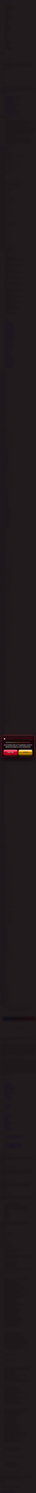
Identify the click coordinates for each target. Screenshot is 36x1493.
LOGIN (25, 752)
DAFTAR (11, 752)
